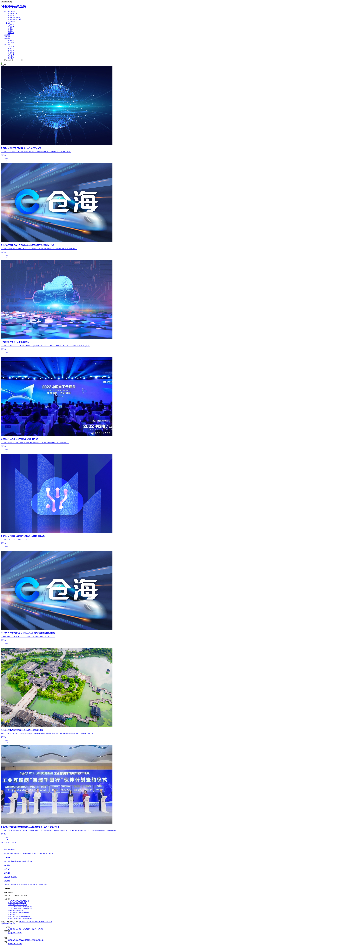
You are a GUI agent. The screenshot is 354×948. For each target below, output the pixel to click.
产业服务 (7, 23)
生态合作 (7, 37)
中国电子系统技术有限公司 (17, 903)
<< (4, 842)
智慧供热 (11, 33)
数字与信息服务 (9, 11)
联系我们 (11, 58)
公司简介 (11, 46)
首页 (2, 842)
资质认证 (11, 50)
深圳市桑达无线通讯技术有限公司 (19, 916)
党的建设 (11, 54)
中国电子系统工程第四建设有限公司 (20, 907)
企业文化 (11, 48)
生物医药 (11, 27)
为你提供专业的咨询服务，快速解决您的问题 (26, 929)
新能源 (10, 29)
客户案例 (7, 35)
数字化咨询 (11, 21)
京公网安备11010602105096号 (42, 922)
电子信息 (11, 25)
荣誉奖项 (11, 52)
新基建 (10, 31)
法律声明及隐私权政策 (8, 924)
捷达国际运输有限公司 (15, 910)
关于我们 (7, 44)
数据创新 (11, 15)
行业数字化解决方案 (14, 19)
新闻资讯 (7, 38)
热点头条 (11, 42)
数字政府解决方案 (14, 17)
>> (12, 842)
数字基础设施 (12, 13)
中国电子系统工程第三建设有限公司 (20, 908)
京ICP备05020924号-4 (26, 922)
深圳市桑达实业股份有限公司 (17, 905)
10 (10, 842)
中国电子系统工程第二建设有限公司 (20, 918)
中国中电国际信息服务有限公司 (18, 912)
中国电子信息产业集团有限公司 (18, 901)
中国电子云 (11, 914)
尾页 (14, 842)
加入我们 (11, 56)
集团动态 (11, 40)
